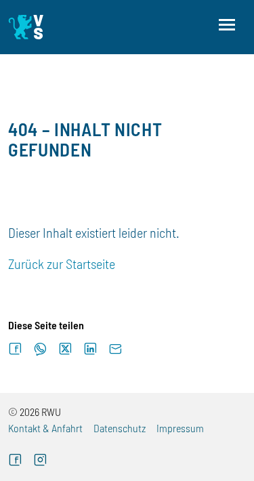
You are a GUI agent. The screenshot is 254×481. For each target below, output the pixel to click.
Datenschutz (119, 427)
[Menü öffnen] (226, 25)
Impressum (180, 427)
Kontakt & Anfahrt (45, 427)
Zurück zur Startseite (61, 263)
